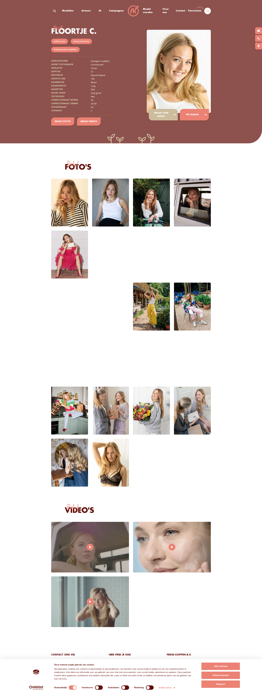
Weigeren (220, 684)
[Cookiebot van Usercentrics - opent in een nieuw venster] (36, 688)
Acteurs (86, 11)
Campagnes (116, 11)
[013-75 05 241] (258, 38)
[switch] (99, 687)
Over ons (166, 11)
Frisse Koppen (133, 10)
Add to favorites (205, 36)
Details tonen (165, 687)
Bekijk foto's (63, 121)
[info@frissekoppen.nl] (258, 30)
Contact (180, 11)
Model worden (148, 11)
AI (100, 11)
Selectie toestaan (221, 675)
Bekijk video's (89, 121)
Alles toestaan (220, 666)
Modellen (68, 11)
